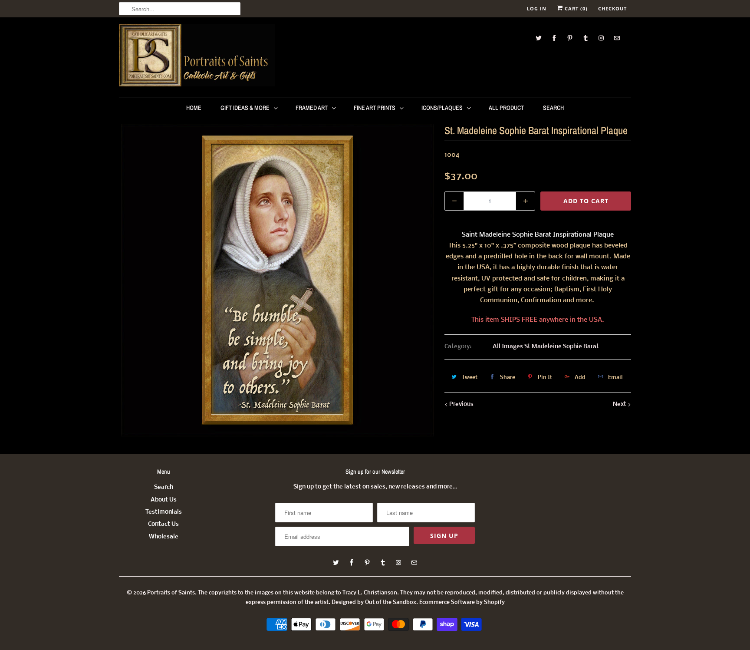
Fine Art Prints (374, 108)
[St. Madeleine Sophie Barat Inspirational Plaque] (277, 280)
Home (193, 108)
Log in (536, 8)
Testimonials (163, 512)
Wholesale (163, 537)
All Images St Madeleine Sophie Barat (546, 346)
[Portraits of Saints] (197, 56)
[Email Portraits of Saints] (616, 38)
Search (553, 108)
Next (620, 404)
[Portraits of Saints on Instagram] (601, 38)
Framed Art (312, 108)
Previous (461, 404)
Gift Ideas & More (245, 108)
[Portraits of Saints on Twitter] (538, 38)
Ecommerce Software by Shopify (462, 602)
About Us (164, 500)
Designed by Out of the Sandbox (374, 602)
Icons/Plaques (442, 108)
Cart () (575, 8)
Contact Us (163, 524)
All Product (506, 108)
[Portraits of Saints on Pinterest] (570, 38)
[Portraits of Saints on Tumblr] (585, 38)
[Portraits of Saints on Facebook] (554, 38)
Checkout (612, 8)
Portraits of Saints (171, 593)
